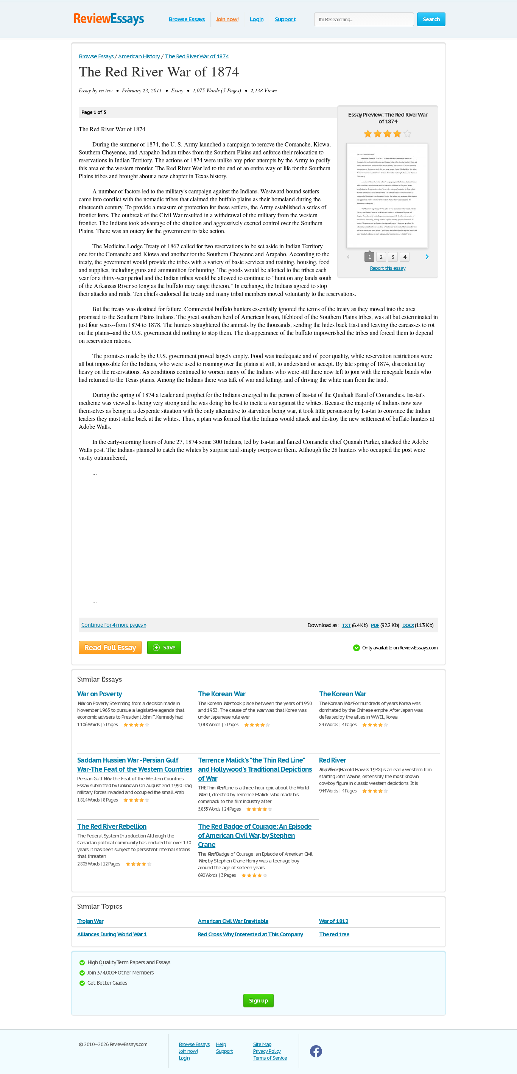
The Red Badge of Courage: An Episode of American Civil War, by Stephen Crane (254, 835)
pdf (375, 624)
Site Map (262, 1044)
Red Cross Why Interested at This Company (250, 934)
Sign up (258, 1000)
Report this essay (387, 268)
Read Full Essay (110, 647)
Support (285, 19)
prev (348, 257)
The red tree (334, 934)
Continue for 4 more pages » (113, 624)
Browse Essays (187, 19)
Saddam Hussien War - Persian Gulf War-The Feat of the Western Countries (134, 765)
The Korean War (221, 694)
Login (256, 19)
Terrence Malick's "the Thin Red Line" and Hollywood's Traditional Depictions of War (254, 769)
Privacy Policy (266, 1051)
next (427, 257)
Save (169, 647)
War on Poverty (99, 694)
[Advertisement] (258, 537)
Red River (332, 760)
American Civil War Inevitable (233, 921)
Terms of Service (270, 1058)
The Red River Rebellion (111, 826)
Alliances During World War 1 (112, 934)
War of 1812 (334, 921)
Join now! (227, 19)
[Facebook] (316, 1055)
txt (346, 624)
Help (221, 1044)
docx (408, 624)
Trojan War (90, 921)
